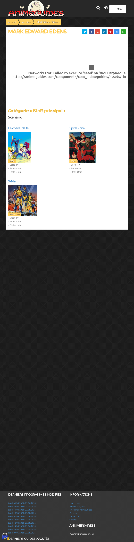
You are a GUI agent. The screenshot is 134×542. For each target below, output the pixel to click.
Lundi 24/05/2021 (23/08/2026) (22, 526)
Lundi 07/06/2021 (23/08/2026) (22, 532)
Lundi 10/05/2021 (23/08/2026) (22, 513)
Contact (72, 519)
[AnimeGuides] (36, 8)
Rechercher (74, 516)
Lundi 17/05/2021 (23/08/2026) (22, 519)
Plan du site (74, 503)
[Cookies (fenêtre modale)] (5, 536)
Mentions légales (77, 506)
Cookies (73, 513)
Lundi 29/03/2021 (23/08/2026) (22, 506)
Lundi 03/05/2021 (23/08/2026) (22, 503)
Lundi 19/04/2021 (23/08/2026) (22, 509)
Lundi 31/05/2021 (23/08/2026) (22, 516)
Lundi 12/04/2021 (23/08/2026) (22, 522)
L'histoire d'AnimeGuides (80, 509)
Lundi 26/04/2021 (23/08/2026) (22, 529)
